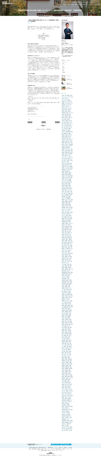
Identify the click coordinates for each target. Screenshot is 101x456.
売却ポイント (69, 136)
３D (65, 248)
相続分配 (66, 373)
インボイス (70, 313)
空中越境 (66, 237)
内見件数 (63, 398)
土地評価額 (69, 387)
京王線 (64, 122)
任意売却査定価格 (64, 420)
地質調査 (63, 305)
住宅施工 (63, 303)
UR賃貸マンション (67, 141)
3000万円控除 (66, 319)
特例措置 (69, 272)
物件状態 (66, 401)
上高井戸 (63, 109)
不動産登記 (63, 223)
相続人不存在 (69, 111)
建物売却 (71, 294)
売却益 (68, 360)
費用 (70, 352)
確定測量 (68, 243)
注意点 (65, 182)
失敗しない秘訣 (69, 393)
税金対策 (63, 136)
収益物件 (66, 275)
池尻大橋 (63, 106)
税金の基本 (65, 242)
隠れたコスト (70, 422)
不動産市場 (66, 204)
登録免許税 (66, 324)
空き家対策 (67, 125)
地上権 (66, 177)
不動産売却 (63, 72)
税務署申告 (69, 349)
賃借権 (71, 177)
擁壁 (67, 259)
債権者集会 (63, 297)
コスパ (62, 302)
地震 (69, 406)
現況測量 (65, 243)
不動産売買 (63, 199)
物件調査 (63, 201)
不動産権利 (63, 177)
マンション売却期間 (64, 381)
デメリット (69, 210)
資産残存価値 (63, 273)
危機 (62, 245)
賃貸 (69, 101)
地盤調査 (70, 303)
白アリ (65, 262)
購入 (69, 155)
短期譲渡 (63, 322)
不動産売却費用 (66, 422)
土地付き (71, 261)
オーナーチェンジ (71, 223)
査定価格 (72, 305)
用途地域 (63, 267)
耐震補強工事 (69, 180)
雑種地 (67, 207)
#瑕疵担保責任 (48, 129)
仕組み (62, 392)
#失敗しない (44, 129)
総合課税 (63, 363)
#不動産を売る (38, 129)
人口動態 (66, 251)
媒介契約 (67, 122)
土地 (64, 428)
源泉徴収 (70, 341)
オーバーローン (63, 215)
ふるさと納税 (63, 351)
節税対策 (70, 319)
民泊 (67, 133)
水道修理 (69, 373)
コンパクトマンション (67, 199)
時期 (62, 133)
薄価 (64, 349)
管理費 (70, 264)
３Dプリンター (71, 248)
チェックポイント (70, 401)
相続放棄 (66, 111)
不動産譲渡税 (69, 292)
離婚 (68, 428)
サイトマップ (61, 450)
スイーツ (72, 103)
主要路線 (63, 142)
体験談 (68, 322)
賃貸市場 (63, 251)
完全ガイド (68, 270)
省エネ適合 (63, 232)
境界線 (62, 243)
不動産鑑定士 (66, 362)
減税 (65, 232)
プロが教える (66, 417)
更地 (69, 207)
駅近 (67, 117)
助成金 (62, 182)
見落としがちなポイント (69, 392)
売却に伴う (67, 409)
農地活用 (69, 379)
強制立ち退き (71, 409)
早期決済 (66, 322)
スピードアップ (63, 390)
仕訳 (66, 360)
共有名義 (65, 302)
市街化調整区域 (63, 207)
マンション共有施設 (64, 264)
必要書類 (63, 330)
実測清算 (63, 240)
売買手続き (63, 319)
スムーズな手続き (64, 338)
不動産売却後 (63, 360)
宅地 (68, 166)
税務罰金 (65, 335)
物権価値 (66, 183)
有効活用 (63, 226)
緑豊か (68, 278)
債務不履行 (63, 172)
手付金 (64, 245)
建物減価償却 (66, 371)
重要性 (65, 343)
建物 (68, 321)
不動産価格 (63, 202)
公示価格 (66, 387)
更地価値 (69, 305)
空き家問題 (63, 166)
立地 (71, 232)
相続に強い (63, 406)
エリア (62, 128)
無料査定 (63, 111)
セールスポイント (64, 412)
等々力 (68, 106)
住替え (62, 123)
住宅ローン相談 (69, 114)
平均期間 (66, 332)
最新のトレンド (66, 155)
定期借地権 (65, 133)
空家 (66, 414)
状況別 (65, 363)
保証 (66, 292)
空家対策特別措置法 (64, 281)
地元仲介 (63, 210)
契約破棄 (72, 395)
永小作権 (69, 177)
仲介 (71, 117)
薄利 (62, 349)
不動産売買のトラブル (67, 171)
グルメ (66, 103)
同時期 (66, 382)
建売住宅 (68, 182)
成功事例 (66, 142)
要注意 (72, 193)
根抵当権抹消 (70, 368)
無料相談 (69, 150)
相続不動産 (67, 112)
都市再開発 (66, 267)
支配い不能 (63, 373)
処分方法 (65, 270)
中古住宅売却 (65, 291)
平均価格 (68, 381)
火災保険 (63, 401)
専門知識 (63, 371)
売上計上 (70, 354)
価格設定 (72, 212)
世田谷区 (68, 191)
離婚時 (62, 270)
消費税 (62, 242)
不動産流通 (70, 172)
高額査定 (69, 193)
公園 (65, 98)
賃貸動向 (69, 251)
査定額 (68, 163)
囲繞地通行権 (69, 174)
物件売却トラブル (69, 213)
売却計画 (66, 150)
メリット (66, 210)
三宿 (69, 120)
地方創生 (67, 351)
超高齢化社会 (66, 297)
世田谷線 (66, 109)
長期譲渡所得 (63, 365)
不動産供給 (69, 237)
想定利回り (66, 153)
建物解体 (66, 305)
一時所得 (65, 352)
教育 (62, 125)
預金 (66, 245)
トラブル (68, 262)
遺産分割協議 (63, 112)
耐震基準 (72, 406)
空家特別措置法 (63, 409)
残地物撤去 (63, 294)
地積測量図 (66, 174)
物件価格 (65, 229)
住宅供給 (72, 242)
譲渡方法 (68, 363)
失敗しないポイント (64, 161)
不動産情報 (63, 141)
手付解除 (68, 188)
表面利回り (63, 153)
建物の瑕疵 (66, 185)
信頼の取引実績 (70, 153)
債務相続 (68, 283)
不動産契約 (63, 234)
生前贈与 (66, 308)
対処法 (65, 289)
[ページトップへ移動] (73, 444)
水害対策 (63, 275)
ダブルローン (63, 382)
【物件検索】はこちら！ (84, 2)
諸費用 (68, 302)
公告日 (65, 261)
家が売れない (68, 212)
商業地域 (68, 123)
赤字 (62, 313)
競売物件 (63, 261)
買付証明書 (71, 218)
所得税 (72, 131)
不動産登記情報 (63, 221)
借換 (65, 117)
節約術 (71, 300)
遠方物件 (70, 221)
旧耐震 (65, 114)
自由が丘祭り (69, 109)
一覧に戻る (43, 122)
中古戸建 (65, 123)
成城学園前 (63, 152)
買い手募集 (68, 420)
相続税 (71, 141)
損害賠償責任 (63, 300)
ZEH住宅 (63, 114)
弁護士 (70, 343)
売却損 (67, 346)
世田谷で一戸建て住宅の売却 (32, 114)
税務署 (62, 352)
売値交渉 (63, 393)
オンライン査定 (71, 390)
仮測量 (69, 286)
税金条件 (63, 332)
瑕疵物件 (67, 390)
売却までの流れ (69, 332)
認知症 (68, 281)
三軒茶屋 (63, 95)
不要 (66, 349)
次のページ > (57, 122)
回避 (70, 243)
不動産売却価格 (71, 144)
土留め (65, 259)
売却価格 (68, 403)
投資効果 (63, 357)
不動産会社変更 (66, 333)
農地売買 (66, 379)
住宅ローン (66, 101)
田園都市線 (63, 103)
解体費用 (67, 425)
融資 (71, 240)
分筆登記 (72, 253)
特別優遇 (71, 363)
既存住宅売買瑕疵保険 (64, 272)
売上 (65, 316)
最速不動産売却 (67, 152)
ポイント (66, 180)
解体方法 (63, 256)
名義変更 (71, 245)
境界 (71, 237)
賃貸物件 (69, 142)
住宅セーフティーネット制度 (68, 384)
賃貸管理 (72, 376)
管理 (65, 212)
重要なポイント (63, 425)
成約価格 (68, 226)
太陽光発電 (66, 120)
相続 (62, 66)
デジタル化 (69, 234)
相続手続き (69, 308)
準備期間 (68, 248)
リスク (67, 354)
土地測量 (69, 240)
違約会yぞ (71, 188)
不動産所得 (70, 330)
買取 (62, 69)
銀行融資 (63, 376)
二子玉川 (66, 106)
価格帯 (72, 199)
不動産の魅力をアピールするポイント (44, 36)
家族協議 (66, 256)
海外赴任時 (63, 379)
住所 (68, 245)
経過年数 (63, 343)
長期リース (70, 273)
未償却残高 (70, 333)
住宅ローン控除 (66, 128)
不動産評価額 (63, 341)
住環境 (69, 117)
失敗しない (63, 150)
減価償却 (71, 321)
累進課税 (67, 341)
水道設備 (65, 346)
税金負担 (66, 158)
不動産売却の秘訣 (68, 147)
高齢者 (68, 327)
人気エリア (70, 122)
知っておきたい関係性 (64, 327)
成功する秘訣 (71, 152)
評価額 (68, 161)
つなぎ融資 (69, 291)
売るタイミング (63, 131)
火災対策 (63, 213)
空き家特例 (70, 351)
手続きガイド (66, 330)
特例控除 (70, 324)
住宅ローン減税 (69, 231)
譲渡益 (71, 360)
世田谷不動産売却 (68, 131)
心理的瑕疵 (69, 185)
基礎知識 (69, 196)
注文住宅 (71, 182)
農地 (65, 191)
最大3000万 (63, 362)
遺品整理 (68, 294)
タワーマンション (68, 300)
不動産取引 (66, 240)
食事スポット (63, 144)
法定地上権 (66, 136)
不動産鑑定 (63, 218)
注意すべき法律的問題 (41, 37)
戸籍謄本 (72, 207)
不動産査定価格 (66, 311)
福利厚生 (70, 125)
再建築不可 (71, 283)
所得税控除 (67, 365)
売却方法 (63, 212)
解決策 (68, 218)
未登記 (68, 229)
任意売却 (63, 67)
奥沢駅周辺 (71, 420)
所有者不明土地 (70, 201)
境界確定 (63, 174)
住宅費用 (71, 256)
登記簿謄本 (66, 223)
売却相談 (70, 365)
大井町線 (63, 155)
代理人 (68, 343)
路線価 (70, 133)
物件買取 (63, 368)
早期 (68, 256)
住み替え (71, 428)
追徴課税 (71, 322)
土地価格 (63, 387)
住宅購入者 (63, 183)
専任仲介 (63, 333)
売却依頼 (71, 226)
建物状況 (63, 231)
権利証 (67, 221)
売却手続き (69, 382)
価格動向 (69, 202)
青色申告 (70, 311)
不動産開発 (69, 267)
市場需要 (66, 202)
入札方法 (68, 261)
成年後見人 (63, 321)
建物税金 (63, 403)
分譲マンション (65, 193)
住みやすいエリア (64, 139)
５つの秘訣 (70, 417)
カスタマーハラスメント (64, 253)
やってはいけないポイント (69, 169)
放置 (62, 193)
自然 (62, 122)
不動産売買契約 (63, 169)
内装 (66, 144)
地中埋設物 (63, 384)
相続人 (66, 321)
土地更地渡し (71, 166)
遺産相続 (69, 357)
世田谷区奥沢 (68, 412)
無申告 (67, 335)
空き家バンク (71, 139)
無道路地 (70, 215)
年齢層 (71, 327)
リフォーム (71, 123)
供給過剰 (70, 204)
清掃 (65, 294)
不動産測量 (66, 286)
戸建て (29, 119)
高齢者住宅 (63, 101)
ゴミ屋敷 (71, 191)
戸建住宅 (69, 242)
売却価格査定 (66, 201)
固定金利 (63, 117)
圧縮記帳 (63, 311)
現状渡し (71, 229)
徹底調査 (63, 185)
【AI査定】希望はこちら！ (92, 2)
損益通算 (70, 362)
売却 (67, 98)
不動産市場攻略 (68, 316)
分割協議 (63, 286)
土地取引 (67, 313)
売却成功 (66, 398)
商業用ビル (70, 346)
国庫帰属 (63, 248)
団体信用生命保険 (64, 283)
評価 (65, 403)
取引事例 (63, 308)
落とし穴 (63, 354)
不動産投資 (68, 95)
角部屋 (62, 229)
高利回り (69, 275)
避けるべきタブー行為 (69, 289)
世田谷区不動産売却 (64, 188)
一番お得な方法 (63, 414)
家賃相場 (69, 183)
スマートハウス (71, 112)
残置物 (65, 231)
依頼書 (68, 352)
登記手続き (63, 324)
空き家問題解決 (66, 368)
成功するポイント (64, 423)
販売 (65, 218)
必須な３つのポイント (64, 395)
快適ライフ (63, 191)
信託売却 (63, 259)
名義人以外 (70, 371)
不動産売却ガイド (69, 423)
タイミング (63, 180)
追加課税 (69, 376)
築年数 (72, 150)
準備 (64, 392)
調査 (62, 291)
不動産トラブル (69, 158)
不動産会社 (66, 406)
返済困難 (72, 272)
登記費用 (63, 316)
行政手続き (63, 417)
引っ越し (63, 158)
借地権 (62, 262)
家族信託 (63, 237)
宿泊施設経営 (69, 398)
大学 (64, 125)
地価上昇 (63, 422)
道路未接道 (67, 273)
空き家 (63, 70)
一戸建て (72, 142)
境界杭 (70, 259)
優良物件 (63, 171)
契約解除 (69, 395)
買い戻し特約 (63, 292)
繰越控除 (66, 357)
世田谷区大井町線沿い (64, 278)
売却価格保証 (63, 147)
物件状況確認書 (63, 196)
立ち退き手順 (63, 411)
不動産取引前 (66, 303)
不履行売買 (66, 172)
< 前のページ (30, 122)
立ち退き (66, 393)
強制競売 (70, 128)
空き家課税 (63, 204)
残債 (62, 335)
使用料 (68, 264)
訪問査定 (71, 163)
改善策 (69, 253)
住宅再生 (69, 414)
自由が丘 (71, 95)
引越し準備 (68, 338)
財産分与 (63, 98)
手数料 (70, 302)
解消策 (65, 226)
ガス (62, 346)
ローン (62, 289)
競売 (66, 428)
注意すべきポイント (64, 163)
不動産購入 (68, 232)
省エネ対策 (70, 297)
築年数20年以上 (67, 411)
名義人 (70, 335)
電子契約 (66, 234)
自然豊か (68, 139)
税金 (66, 196)
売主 (65, 354)
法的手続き (71, 281)
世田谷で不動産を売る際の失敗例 (43, 35)
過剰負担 (67, 215)
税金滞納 (66, 376)
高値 (71, 120)
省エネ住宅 (63, 120)
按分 (64, 313)
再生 (65, 213)
